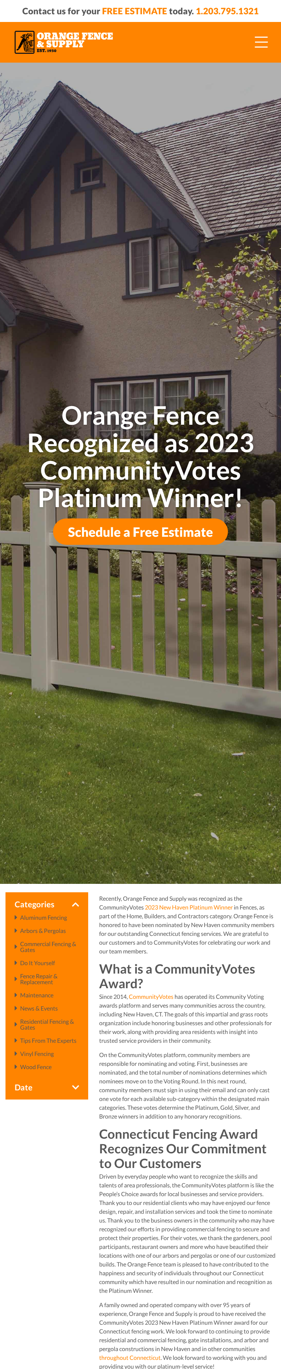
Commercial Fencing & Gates (48, 947)
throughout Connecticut (130, 1357)
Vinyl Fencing (37, 1054)
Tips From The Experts (48, 1041)
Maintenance (36, 995)
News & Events (39, 1008)
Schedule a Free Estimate (140, 531)
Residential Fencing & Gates (47, 1024)
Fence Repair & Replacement (38, 979)
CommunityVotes (151, 996)
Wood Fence (36, 1067)
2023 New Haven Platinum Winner (189, 907)
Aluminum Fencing (43, 917)
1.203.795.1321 (227, 10)
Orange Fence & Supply (63, 42)
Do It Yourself (37, 963)
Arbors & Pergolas (43, 931)
